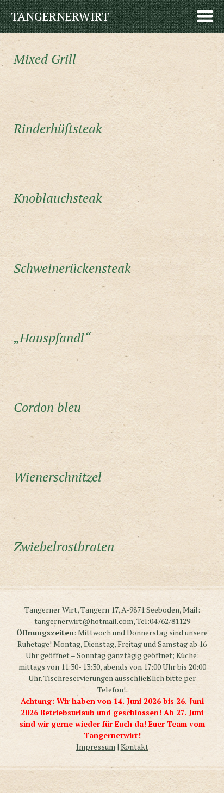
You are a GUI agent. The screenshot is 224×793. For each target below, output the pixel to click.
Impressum (95, 746)
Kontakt (134, 746)
